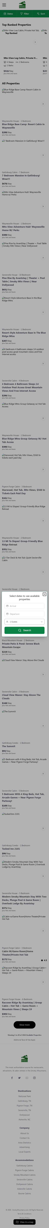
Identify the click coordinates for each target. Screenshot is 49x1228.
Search (27, 630)
